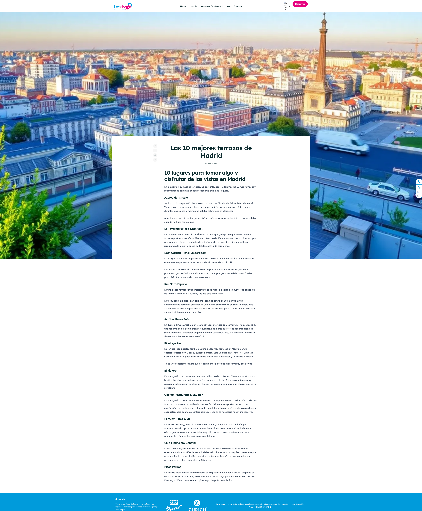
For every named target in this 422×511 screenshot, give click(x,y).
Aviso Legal (220, 504)
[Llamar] (419, 182)
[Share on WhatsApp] (155, 155)
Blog (228, 6)
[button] (287, 6)
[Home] (123, 6)
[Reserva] (419, 196)
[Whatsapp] (419, 187)
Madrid (183, 6)
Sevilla (194, 6)
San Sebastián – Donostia (212, 6)
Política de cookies (296, 504)
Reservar (300, 4)
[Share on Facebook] (155, 146)
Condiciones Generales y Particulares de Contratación (266, 504)
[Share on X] (155, 150)
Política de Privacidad (235, 504)
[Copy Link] (155, 160)
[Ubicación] (419, 192)
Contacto (238, 6)
